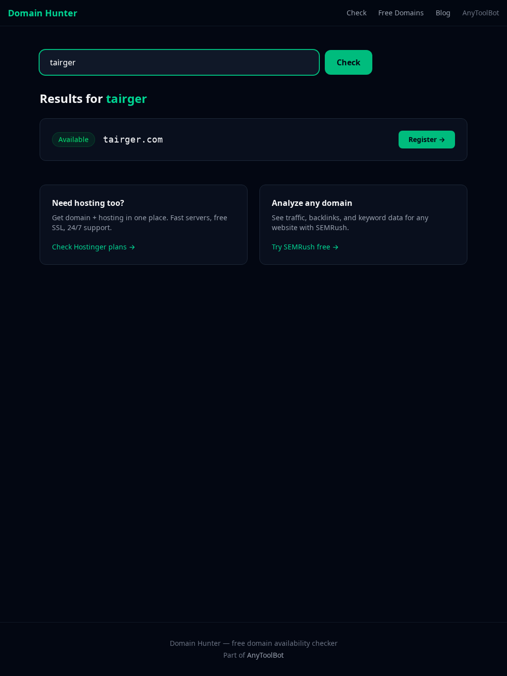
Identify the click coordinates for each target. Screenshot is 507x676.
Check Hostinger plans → (93, 246)
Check (356, 12)
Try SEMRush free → (305, 246)
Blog (443, 12)
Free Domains (401, 12)
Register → (426, 139)
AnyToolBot (480, 12)
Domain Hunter (42, 13)
